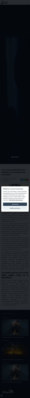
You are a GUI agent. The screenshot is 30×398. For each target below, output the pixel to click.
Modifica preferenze (15, 208)
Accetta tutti (15, 204)
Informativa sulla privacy (16, 200)
